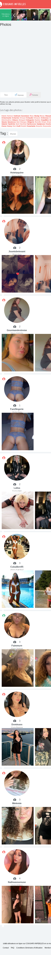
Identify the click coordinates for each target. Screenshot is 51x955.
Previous (14, 15)
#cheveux (45, 118)
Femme (35, 95)
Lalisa (17, 488)
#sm (14, 126)
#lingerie (30, 122)
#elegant (22, 120)
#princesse (31, 124)
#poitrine (11, 124)
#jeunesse (12, 122)
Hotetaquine (17, 172)
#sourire (39, 126)
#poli (18, 124)
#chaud (23, 118)
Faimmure (16, 645)
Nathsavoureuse (17, 882)
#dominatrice (7, 120)
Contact (6, 948)
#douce (15, 120)
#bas (32, 116)
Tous (6, 95)
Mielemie (17, 803)
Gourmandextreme (17, 330)
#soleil (23, 126)
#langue (23, 122)
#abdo (4, 116)
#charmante (6, 118)
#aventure (25, 116)
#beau (42, 116)
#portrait (23, 124)
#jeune (4, 122)
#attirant (17, 116)
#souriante (31, 126)
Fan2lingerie (17, 409)
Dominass (16, 724)
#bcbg (36, 116)
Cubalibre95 (16, 567)
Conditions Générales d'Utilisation (29, 948)
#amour (10, 116)
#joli (18, 122)
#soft (18, 126)
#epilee (37, 120)
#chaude (29, 118)
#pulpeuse (41, 124)
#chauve (37, 118)
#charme (15, 118)
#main (44, 122)
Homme (20, 95)
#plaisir (5, 124)
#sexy (9, 126)
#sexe (4, 126)
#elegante (30, 120)
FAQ (12, 948)
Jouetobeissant (16, 251)
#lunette (38, 122)
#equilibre (45, 120)
